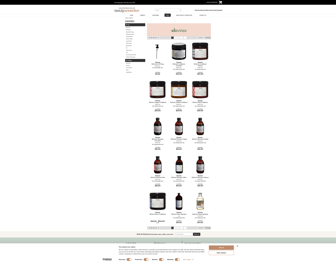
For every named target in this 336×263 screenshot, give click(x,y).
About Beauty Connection (184, 15)
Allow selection (221, 253)
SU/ (127, 52)
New (167, 15)
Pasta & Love (129, 50)
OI (126, 48)
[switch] (146, 259)
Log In (208, 2)
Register (214, 2)
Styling (127, 65)
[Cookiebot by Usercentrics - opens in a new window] (107, 259)
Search (180, 10)
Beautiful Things (130, 32)
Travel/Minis (129, 72)
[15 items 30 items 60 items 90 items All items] (201, 37)
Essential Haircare (130, 34)
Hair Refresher (129, 36)
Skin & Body (129, 67)
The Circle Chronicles (131, 54)
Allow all (221, 247)
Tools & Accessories (130, 57)
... (181, 37)
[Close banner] (237, 246)
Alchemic (128, 27)
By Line (128, 24)
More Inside (129, 43)
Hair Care (128, 63)
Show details (187, 259)
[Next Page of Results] (185, 37)
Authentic (128, 29)
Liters (127, 70)
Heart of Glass (129, 38)
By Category (129, 60)
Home (131, 15)
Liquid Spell (129, 41)
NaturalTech (129, 45)
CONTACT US (202, 15)
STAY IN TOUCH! (155, 234)
